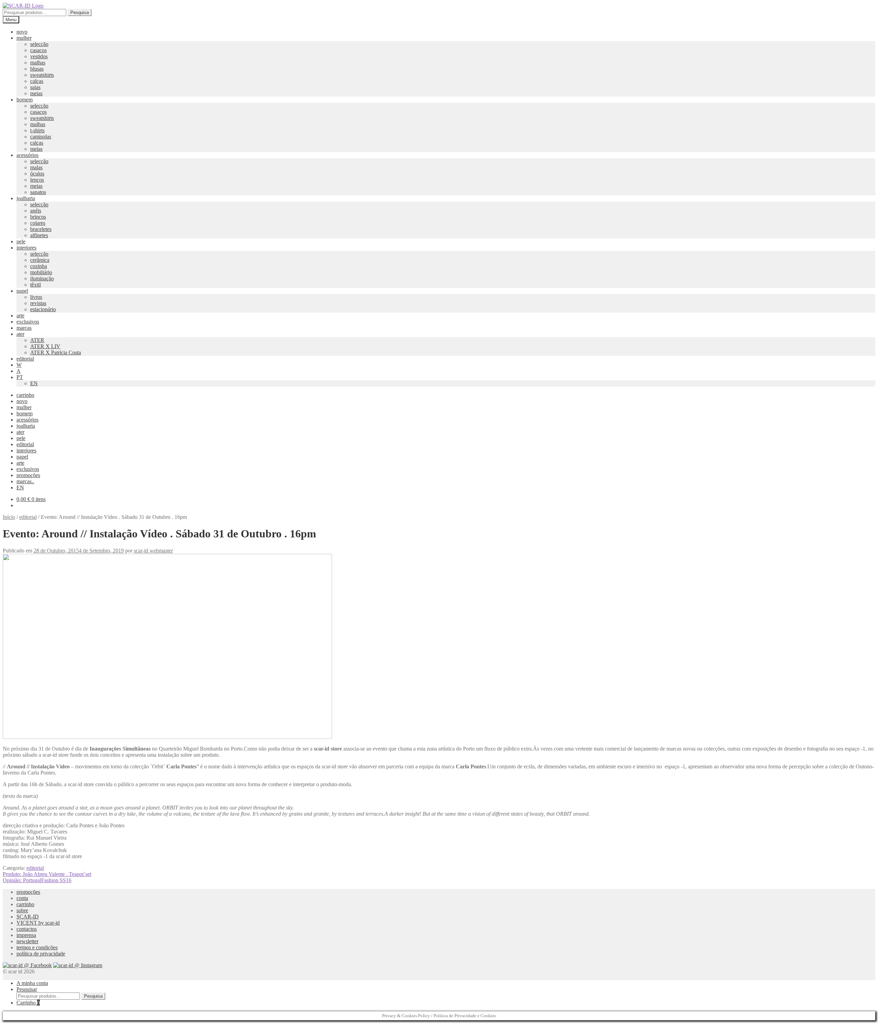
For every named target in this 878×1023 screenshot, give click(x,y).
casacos (38, 50)
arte (20, 315)
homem (24, 99)
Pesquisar (26, 989)
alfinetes (39, 235)
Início (9, 517)
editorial (25, 359)
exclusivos (27, 322)
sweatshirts (42, 75)
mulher (24, 38)
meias (36, 93)
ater (20, 334)
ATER (37, 340)
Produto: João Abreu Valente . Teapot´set (47, 874)
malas (36, 167)
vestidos (39, 56)
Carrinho (28, 1003)
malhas (37, 62)
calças (36, 81)
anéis (35, 211)
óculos (37, 173)
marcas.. (25, 481)
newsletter (27, 941)
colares (37, 223)
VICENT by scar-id (38, 923)
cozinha (38, 266)
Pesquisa (79, 12)
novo (21, 32)
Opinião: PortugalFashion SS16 (37, 880)
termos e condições (37, 947)
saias (35, 87)
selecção (39, 44)
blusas (37, 69)
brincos (38, 217)
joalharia (25, 198)
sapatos (38, 192)
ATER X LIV (45, 346)
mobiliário (41, 272)
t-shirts (37, 130)
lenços (37, 180)
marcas (24, 328)
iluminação (42, 278)
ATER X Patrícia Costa (55, 352)
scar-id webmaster (153, 550)
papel (22, 291)
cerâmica (39, 260)
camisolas (40, 136)
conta (22, 898)
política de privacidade (40, 954)
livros (36, 297)
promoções (28, 475)
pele (20, 241)
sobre (22, 910)
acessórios (27, 155)
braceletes (40, 229)
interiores (26, 248)
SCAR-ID (27, 917)
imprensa (26, 935)
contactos (26, 929)
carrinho (25, 395)
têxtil (35, 285)
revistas (38, 303)
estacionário (43, 309)
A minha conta (32, 983)
